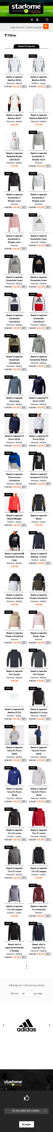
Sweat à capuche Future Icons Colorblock (14, 477)
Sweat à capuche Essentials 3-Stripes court (38, 156)
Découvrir (12, 64)
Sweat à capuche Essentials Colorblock (14, 318)
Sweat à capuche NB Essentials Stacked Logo (14, 556)
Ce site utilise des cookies (25, 1110)
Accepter (26, 1124)
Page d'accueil (17, 27)
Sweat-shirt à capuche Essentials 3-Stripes (14, 947)
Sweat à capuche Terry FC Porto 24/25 (14, 750)
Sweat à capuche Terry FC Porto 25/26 (14, 792)
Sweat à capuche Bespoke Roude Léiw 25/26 (14, 156)
